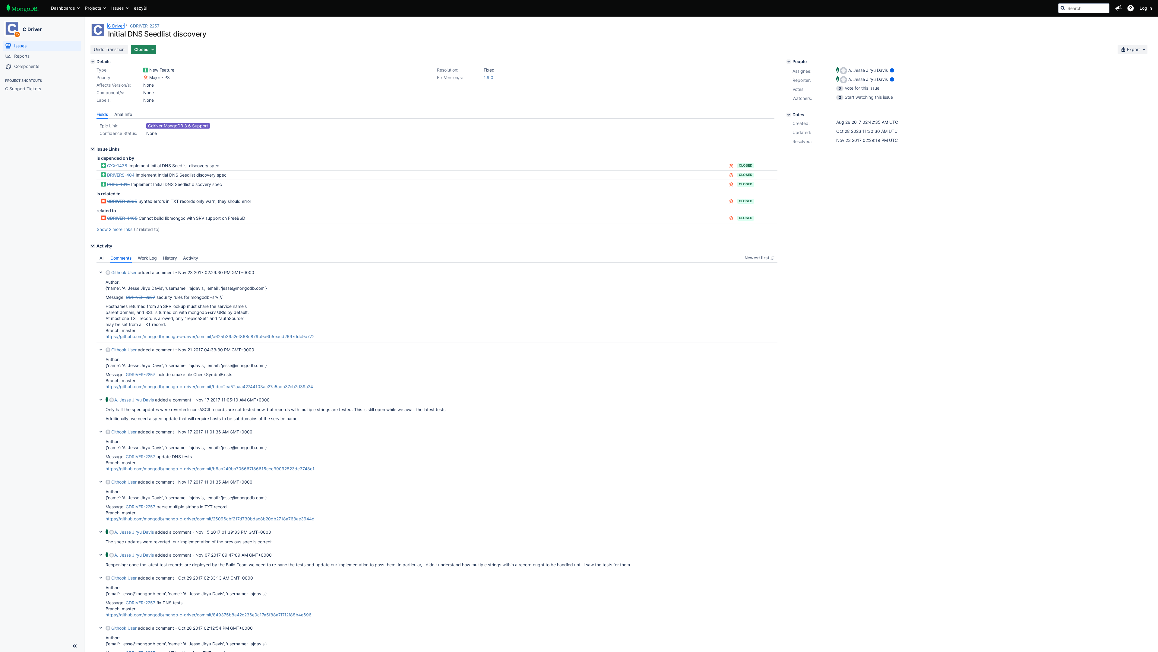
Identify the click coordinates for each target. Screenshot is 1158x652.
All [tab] (102, 257)
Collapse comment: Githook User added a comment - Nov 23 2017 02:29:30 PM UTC (100, 272)
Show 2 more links (114, 229)
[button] (1118, 8)
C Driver (32, 29)
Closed (745, 165)
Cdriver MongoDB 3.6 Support (178, 125)
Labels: (103, 100)
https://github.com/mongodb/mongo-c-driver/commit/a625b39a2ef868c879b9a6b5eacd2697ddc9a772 (210, 336)
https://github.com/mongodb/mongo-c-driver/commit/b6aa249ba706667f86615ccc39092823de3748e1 (210, 468)
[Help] (1130, 8)
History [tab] (170, 257)
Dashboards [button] (63, 8)
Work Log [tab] (147, 257)
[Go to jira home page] (22, 8)
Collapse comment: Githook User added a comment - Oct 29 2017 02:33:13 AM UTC (100, 577)
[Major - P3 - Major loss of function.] (145, 77)
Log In (1146, 8)
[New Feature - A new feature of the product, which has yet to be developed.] (145, 70)
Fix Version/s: (450, 77)
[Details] (92, 61)
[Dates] (788, 115)
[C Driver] (12, 28)
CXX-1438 (117, 165)
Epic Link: (109, 125)
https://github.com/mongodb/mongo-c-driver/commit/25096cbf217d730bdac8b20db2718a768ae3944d (210, 518)
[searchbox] (1083, 8)
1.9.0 (488, 77)
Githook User (124, 272)
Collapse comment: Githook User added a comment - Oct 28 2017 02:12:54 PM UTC (100, 627)
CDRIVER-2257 (145, 25)
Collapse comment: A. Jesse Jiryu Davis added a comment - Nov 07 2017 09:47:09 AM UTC (100, 554)
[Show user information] (892, 70)
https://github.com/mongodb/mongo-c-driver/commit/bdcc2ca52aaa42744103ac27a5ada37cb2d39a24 (209, 386)
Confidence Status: (118, 133)
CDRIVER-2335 (122, 201)
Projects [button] (93, 8)
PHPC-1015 (118, 184)
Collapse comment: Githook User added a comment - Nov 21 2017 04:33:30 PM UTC (100, 349)
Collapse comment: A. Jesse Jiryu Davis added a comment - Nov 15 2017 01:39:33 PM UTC (100, 531)
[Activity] (92, 246)
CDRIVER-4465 (122, 218)
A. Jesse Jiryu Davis (134, 399)
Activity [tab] (190, 257)
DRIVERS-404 (120, 174)
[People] (788, 61)
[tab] (102, 114)
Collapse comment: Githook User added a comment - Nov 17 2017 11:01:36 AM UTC (100, 431)
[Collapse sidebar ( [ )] (74, 645)
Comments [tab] (121, 257)
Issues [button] (117, 8)
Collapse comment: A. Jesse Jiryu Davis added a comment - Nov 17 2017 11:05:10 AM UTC (100, 399)
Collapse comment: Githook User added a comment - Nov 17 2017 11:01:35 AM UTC (100, 481)
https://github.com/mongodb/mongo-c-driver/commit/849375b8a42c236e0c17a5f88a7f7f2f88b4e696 (209, 614)
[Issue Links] (92, 149)
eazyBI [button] (140, 8)
